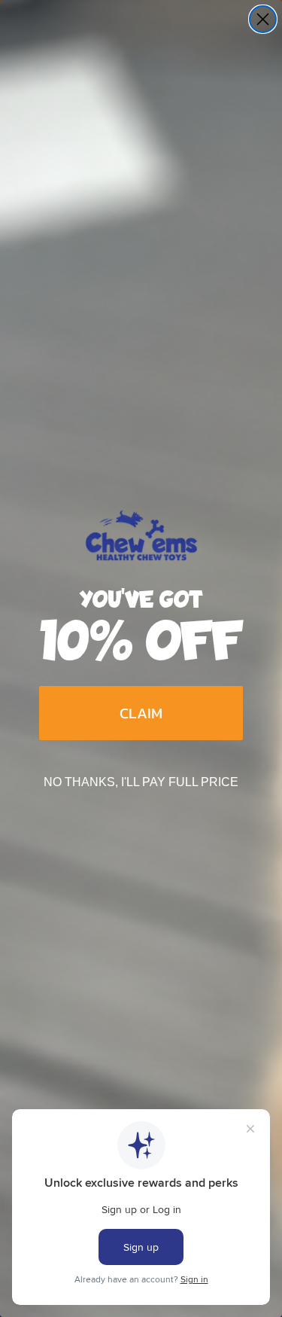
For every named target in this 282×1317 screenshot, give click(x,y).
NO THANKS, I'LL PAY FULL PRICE (141, 782)
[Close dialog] (263, 19)
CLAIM (141, 713)
